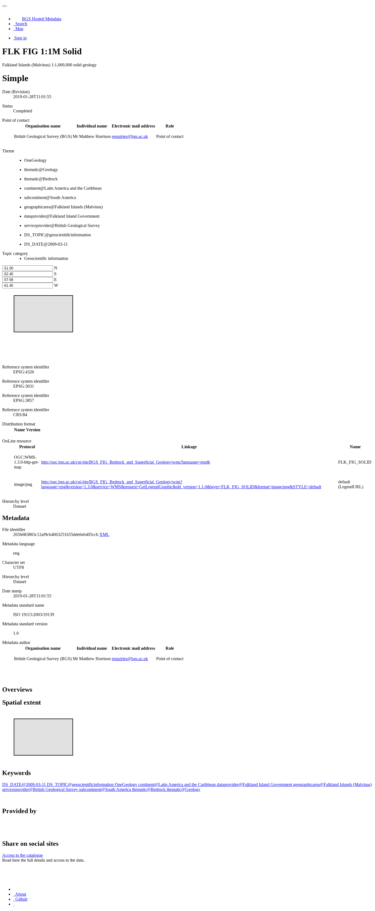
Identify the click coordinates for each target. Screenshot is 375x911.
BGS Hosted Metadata (41, 18)
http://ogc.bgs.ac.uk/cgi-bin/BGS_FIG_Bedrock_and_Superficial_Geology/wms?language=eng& (125, 462)
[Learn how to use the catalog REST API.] (13, 904)
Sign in (20, 38)
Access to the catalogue (22, 855)
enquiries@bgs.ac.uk (130, 136)
